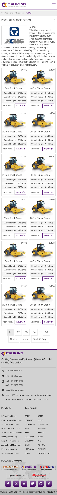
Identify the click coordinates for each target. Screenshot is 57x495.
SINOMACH (30, 441)
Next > (13, 339)
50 (46, 332)
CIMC (27, 445)
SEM (27, 429)
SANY (27, 416)
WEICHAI (42, 449)
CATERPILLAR (44, 453)
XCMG (40, 416)
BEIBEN (41, 420)
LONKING (29, 420)
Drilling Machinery (9, 437)
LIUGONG (29, 449)
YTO (39, 441)
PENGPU (41, 445)
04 (34, 332)
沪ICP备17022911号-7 (47, 492)
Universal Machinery (10, 453)
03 (26, 332)
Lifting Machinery (9, 416)
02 (18, 332)
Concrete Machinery (10, 424)
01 (10, 332)
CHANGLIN (30, 424)
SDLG (27, 453)
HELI (27, 433)
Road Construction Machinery (14, 429)
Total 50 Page (40, 339)
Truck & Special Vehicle (11, 433)
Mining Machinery (9, 449)
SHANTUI (42, 429)
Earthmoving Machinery (11, 420)
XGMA (40, 437)
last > (25, 339)
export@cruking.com (15, 390)
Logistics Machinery (10, 441)
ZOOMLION (43, 424)
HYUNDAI (42, 433)
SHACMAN (29, 437)
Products (20, 13)
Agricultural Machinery (11, 445)
